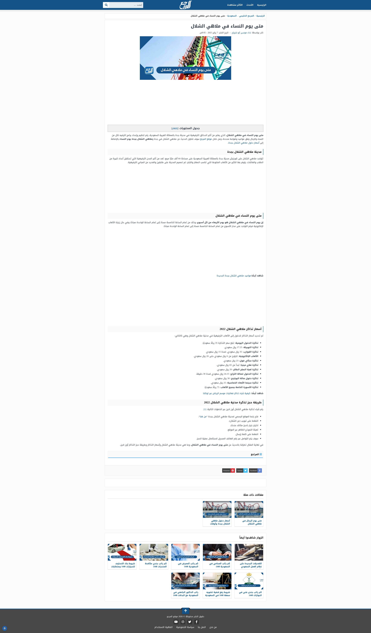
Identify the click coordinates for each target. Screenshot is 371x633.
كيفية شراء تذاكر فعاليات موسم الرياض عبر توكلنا (226, 393)
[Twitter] (189, 622)
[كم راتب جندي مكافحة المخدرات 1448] (154, 552)
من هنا (203, 417)
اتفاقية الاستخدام (163, 627)
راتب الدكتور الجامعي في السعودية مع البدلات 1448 (185, 594)
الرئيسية (261, 5)
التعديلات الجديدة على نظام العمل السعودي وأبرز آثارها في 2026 (251, 566)
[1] (205, 409)
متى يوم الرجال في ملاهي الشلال (252, 522)
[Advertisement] (185, 103)
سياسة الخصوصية (185, 627)
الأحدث (249, 5)
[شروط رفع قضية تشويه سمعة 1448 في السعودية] (217, 581)
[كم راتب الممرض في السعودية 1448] (185, 552)
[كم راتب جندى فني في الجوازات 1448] (249, 581)
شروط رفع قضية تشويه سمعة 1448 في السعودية (217, 594)
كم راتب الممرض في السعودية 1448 (188, 565)
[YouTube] (176, 622)
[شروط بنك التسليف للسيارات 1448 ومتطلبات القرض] (122, 552)
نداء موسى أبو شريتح (241, 33)
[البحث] (106, 5)
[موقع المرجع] (185, 5)
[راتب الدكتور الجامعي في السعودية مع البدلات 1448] (185, 581)
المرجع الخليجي (246, 16)
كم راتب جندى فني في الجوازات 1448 (250, 594)
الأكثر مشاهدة (235, 5)
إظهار (175, 128)
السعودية (232, 16)
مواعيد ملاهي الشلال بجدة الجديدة (234, 276)
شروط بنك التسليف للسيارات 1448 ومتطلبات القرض (123, 566)
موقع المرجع (206, 139)
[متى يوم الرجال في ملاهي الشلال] (249, 509)
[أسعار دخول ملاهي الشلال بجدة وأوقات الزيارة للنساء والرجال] (217, 509)
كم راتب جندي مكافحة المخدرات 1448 (156, 565)
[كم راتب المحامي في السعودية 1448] (217, 552)
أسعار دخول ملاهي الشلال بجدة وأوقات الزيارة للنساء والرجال (219, 523)
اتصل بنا (202, 627)
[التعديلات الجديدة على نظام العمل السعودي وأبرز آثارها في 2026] (249, 552)
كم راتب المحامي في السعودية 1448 (219, 565)
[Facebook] (196, 622)
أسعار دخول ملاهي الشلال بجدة (243, 143)
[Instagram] (183, 622)
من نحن (213, 627)
